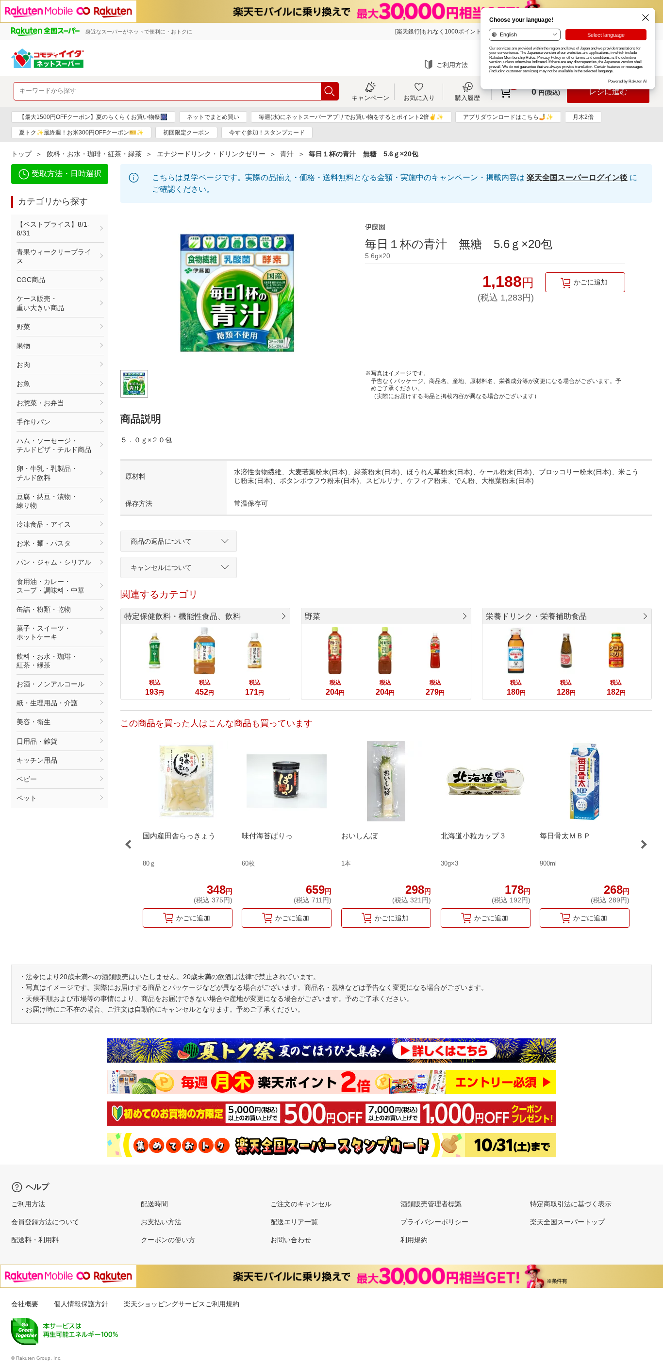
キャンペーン (370, 97)
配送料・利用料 (35, 1240)
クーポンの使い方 (168, 1240)
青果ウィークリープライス (54, 256)
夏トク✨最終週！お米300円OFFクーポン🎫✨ (81, 132)
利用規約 (414, 1240)
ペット (27, 798)
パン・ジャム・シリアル (54, 562)
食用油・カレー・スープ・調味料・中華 (50, 586)
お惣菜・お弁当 (40, 403)
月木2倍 (583, 117)
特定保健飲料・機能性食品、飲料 (182, 616)
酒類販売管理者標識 (431, 1204)
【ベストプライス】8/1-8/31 (53, 228)
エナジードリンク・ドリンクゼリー (211, 154)
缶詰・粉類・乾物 (44, 609)
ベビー (27, 779)
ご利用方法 (452, 65)
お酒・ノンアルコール (50, 684)
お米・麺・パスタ (44, 543)
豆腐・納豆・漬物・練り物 (47, 501)
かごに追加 (591, 282)
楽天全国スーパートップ (567, 1222)
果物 (23, 346)
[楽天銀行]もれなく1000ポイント (438, 31)
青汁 (287, 154)
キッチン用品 (37, 760)
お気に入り (419, 97)
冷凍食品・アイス (44, 524)
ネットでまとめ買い (213, 117)
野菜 (23, 327)
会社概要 (24, 1304)
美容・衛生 (33, 722)
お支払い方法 (161, 1222)
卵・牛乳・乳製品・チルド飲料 (47, 473)
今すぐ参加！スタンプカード (267, 132)
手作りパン (33, 422)
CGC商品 (31, 279)
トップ (21, 154)
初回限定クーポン (186, 132)
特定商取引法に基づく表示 (571, 1204)
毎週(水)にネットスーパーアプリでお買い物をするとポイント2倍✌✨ (351, 117)
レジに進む (608, 91)
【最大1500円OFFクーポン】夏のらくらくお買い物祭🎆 (93, 117)
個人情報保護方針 (81, 1304)
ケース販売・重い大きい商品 (40, 303)
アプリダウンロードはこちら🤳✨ (508, 117)
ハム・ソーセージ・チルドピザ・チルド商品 (54, 445)
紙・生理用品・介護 (47, 703)
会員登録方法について (45, 1222)
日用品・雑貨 (37, 741)
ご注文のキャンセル (301, 1204)
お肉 (23, 364)
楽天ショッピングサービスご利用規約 (181, 1304)
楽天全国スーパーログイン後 (577, 177)
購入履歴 (467, 97)
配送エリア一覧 (294, 1222)
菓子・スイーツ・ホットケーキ (44, 632)
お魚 (23, 383)
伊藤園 (375, 227)
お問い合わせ (290, 1240)
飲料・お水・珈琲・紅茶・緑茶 (94, 154)
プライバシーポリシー (434, 1222)
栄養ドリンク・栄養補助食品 (536, 616)
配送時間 (154, 1204)
